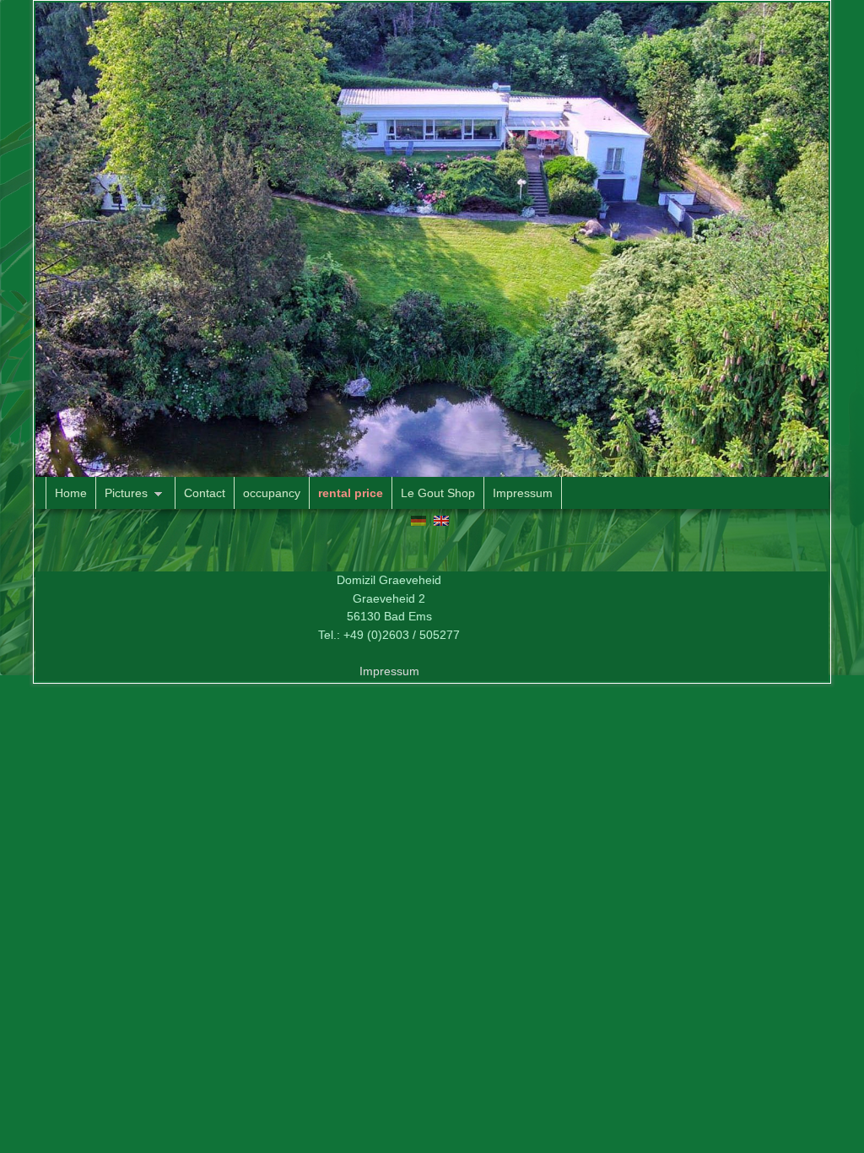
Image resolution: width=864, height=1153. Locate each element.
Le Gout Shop (438, 493)
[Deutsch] (418, 520)
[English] (441, 520)
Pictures (122, 497)
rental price (350, 493)
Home (71, 493)
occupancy (271, 493)
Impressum (523, 493)
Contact (204, 493)
